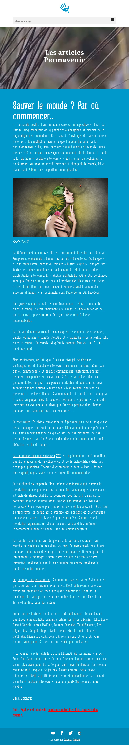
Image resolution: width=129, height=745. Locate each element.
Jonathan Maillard (72, 739)
